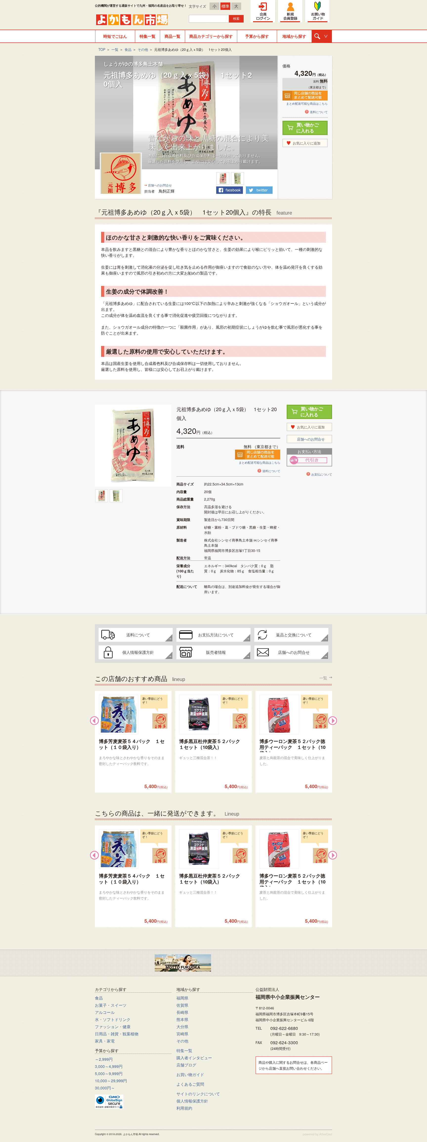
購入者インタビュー (194, 1058)
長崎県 (182, 1012)
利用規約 (184, 1108)
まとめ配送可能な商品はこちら (307, 103)
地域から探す (294, 36)
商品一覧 (172, 36)
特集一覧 (147, 36)
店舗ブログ (186, 1065)
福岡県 (182, 998)
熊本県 (182, 1019)
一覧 (114, 49)
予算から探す (257, 36)
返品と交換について (294, 635)
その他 (143, 49)
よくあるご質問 (190, 1084)
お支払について (321, 474)
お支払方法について (216, 635)
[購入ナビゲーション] (322, 36)
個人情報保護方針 (138, 652)
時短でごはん (115, 36)
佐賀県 (182, 1005)
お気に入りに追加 (306, 142)
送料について (319, 112)
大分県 (182, 1026)
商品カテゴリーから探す (211, 36)
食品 (128, 49)
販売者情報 (216, 652)
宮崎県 (182, 1034)
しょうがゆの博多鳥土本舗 (133, 63)
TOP (101, 49)
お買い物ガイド (190, 1074)
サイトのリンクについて (198, 1094)
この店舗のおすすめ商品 (211, 678)
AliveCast (325, 1134)
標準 (225, 6)
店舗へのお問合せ (160, 185)
